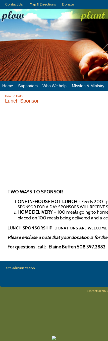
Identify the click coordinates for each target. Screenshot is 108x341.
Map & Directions (42, 4)
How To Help (14, 96)
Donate (67, 4)
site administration (20, 268)
